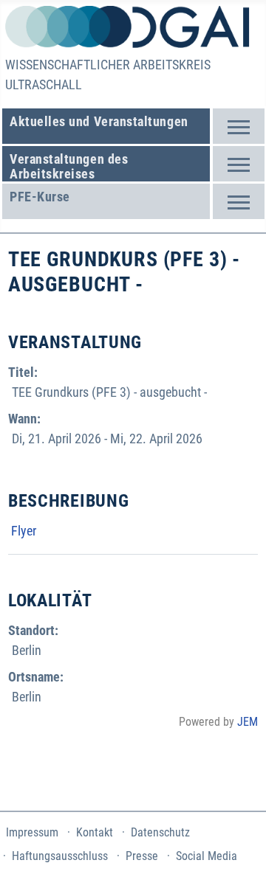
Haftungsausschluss (60, 856)
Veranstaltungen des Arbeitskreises (69, 166)
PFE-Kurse (40, 196)
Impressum (32, 832)
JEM (247, 722)
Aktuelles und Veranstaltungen (99, 121)
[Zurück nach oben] (237, 786)
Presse (142, 856)
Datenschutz (160, 832)
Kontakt (94, 832)
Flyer (22, 530)
